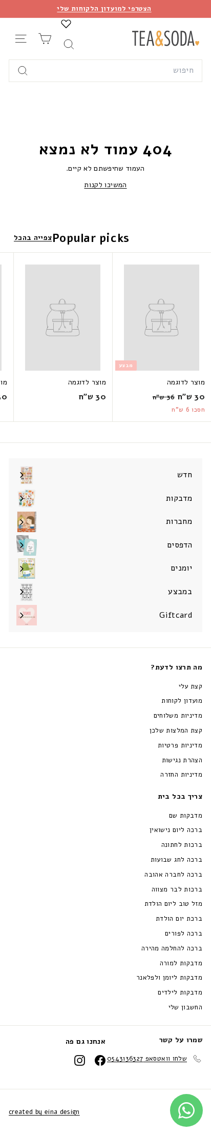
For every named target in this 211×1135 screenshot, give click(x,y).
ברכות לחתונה (181, 844)
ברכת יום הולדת (179, 918)
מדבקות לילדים (180, 992)
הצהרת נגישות (182, 760)
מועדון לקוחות (181, 700)
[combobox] (105, 70)
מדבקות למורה (181, 963)
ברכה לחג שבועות (176, 859)
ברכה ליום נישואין (176, 830)
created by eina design (44, 1112)
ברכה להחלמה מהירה (171, 948)
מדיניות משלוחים (178, 715)
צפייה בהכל (33, 237)
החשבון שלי (185, 1007)
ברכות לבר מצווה (177, 889)
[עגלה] (45, 39)
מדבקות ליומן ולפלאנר (169, 977)
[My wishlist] (66, 23)
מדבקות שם (185, 815)
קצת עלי (190, 686)
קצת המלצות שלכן (176, 730)
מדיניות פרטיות (180, 745)
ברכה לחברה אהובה (173, 874)
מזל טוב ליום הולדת (173, 903)
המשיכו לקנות (105, 185)
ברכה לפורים (183, 933)
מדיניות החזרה (181, 774)
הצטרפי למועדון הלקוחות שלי (104, 8)
